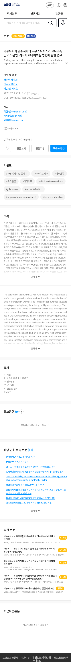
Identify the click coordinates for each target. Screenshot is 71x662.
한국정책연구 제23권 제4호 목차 (20, 456)
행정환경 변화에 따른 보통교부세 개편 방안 (25, 484)
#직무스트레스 (41, 173)
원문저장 (40, 148)
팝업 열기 (21, 412)
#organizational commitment (21, 197)
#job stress (12, 189)
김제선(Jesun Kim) (13, 115)
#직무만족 (59, 173)
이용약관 (25, 657)
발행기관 (36, 13)
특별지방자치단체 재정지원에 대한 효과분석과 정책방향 (30, 498)
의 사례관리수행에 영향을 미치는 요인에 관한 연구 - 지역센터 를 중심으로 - (30, 577)
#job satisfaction (33, 189)
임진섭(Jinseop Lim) (14, 120)
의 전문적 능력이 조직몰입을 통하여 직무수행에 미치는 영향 (29, 550)
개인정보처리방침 (41, 657)
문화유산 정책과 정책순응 (17, 461)
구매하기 (57, 148)
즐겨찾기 (62, 26)
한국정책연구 (10, 84)
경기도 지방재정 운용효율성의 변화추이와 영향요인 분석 (30, 466)
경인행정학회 (10, 79)
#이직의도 (27, 181)
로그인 (50, 4)
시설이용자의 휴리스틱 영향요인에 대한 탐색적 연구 (28, 503)
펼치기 (67, 64)
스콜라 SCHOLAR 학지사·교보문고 (11, 5)
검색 (50, 25)
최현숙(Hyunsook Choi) (15, 111)
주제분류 (12, 13)
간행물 (59, 13)
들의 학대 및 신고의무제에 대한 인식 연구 (29, 538)
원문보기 (21, 148)
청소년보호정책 (61, 657)
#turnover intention (53, 197)
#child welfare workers (51, 181)
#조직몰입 (11, 181)
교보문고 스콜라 (10, 657)
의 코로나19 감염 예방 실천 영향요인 (29, 588)
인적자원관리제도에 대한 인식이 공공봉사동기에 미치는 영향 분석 (35, 471)
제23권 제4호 (11, 88)
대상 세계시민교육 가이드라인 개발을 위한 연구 (29, 562)
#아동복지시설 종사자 (16, 173)
